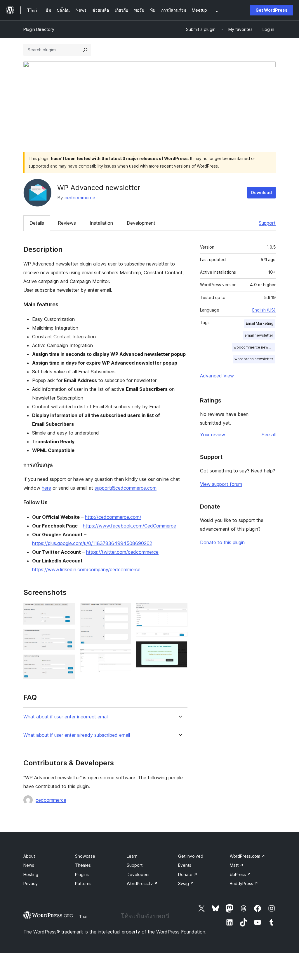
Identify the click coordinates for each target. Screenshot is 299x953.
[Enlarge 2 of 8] (67, 637)
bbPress (240, 874)
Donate (187, 874)
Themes (83, 865)
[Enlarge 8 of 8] (179, 649)
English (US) (264, 309)
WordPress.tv (142, 883)
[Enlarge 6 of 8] (179, 610)
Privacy (30, 883)
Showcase (85, 856)
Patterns (83, 883)
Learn (132, 856)
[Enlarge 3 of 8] (67, 662)
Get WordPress (271, 10)
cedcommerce (80, 198)
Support (267, 223)
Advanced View (217, 376)
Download (261, 192)
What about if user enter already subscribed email (76, 735)
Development (141, 223)
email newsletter (258, 335)
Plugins (82, 874)
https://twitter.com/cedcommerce (122, 552)
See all (269, 434)
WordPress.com (247, 856)
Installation (101, 223)
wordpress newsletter (253, 359)
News (28, 865)
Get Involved (190, 856)
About (29, 856)
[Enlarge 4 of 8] (123, 610)
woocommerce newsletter (254, 347)
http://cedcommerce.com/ (113, 517)
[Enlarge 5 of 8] (123, 657)
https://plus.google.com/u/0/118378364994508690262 (92, 543)
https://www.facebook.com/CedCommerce (129, 526)
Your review (212, 434)
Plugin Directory (38, 29)
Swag (186, 883)
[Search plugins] (85, 50)
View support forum (221, 484)
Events (184, 865)
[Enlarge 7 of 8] (179, 640)
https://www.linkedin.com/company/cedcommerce (86, 569)
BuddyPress (244, 883)
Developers (138, 874)
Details (36, 223)
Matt (237, 865)
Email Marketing (259, 323)
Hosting (30, 874)
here (46, 488)
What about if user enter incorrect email (65, 717)
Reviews (67, 223)
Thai (83, 916)
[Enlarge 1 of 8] (67, 610)
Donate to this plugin (222, 542)
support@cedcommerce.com (126, 488)
